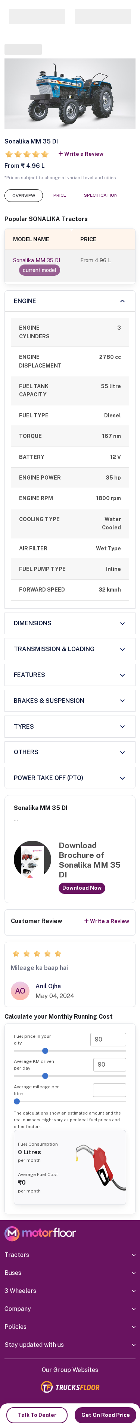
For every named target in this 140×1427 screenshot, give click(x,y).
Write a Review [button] (83, 154)
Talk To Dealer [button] (37, 1415)
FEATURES (29, 674)
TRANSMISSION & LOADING (54, 649)
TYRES (24, 726)
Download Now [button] (82, 888)
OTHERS (26, 752)
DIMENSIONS (33, 623)
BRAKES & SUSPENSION (49, 700)
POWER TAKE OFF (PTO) (48, 777)
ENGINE (25, 301)
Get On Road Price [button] (105, 1415)
